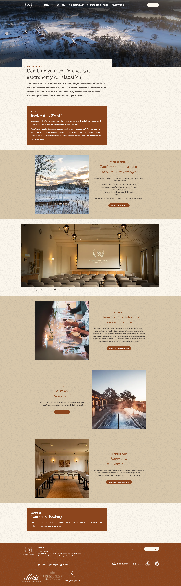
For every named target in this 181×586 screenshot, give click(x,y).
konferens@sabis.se (73, 523)
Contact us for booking (119, 205)
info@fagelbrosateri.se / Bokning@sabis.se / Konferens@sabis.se (60, 553)
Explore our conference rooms (118, 482)
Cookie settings (152, 549)
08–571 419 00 (43, 551)
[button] (38, 255)
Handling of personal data (133, 549)
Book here (153, 5)
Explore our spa (62, 412)
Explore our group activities (119, 348)
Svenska (142, 5)
